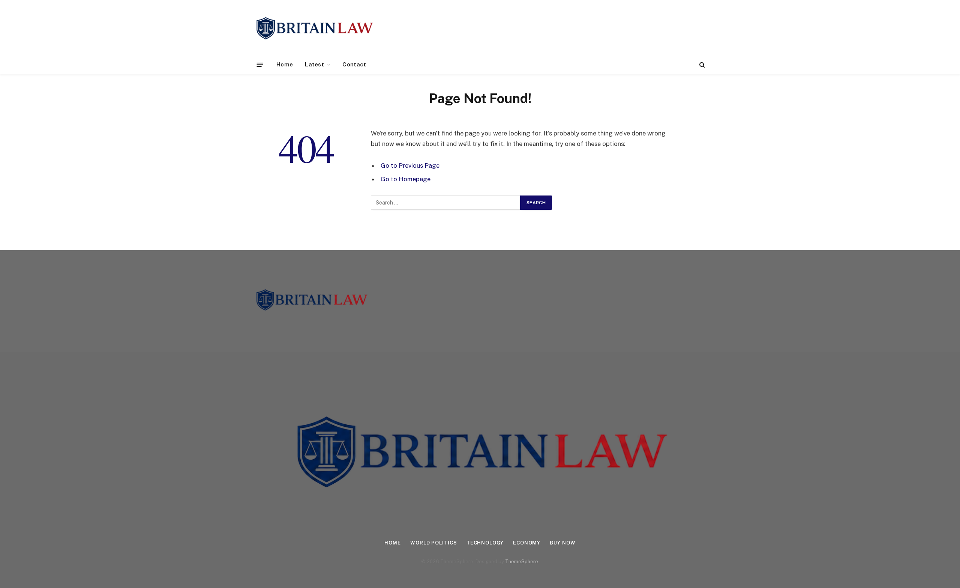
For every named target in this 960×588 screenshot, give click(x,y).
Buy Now (562, 543)
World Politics (433, 543)
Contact (354, 64)
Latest (314, 64)
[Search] (701, 64)
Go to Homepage (405, 179)
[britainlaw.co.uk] (314, 27)
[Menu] (260, 64)
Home (284, 64)
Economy (526, 543)
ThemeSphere (521, 561)
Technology (485, 543)
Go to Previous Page (410, 165)
